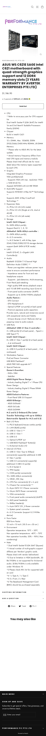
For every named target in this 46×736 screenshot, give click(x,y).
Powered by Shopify (23, 733)
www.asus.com (22, 116)
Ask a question (10, 598)
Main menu (8, 694)
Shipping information (14, 592)
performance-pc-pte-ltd (13, 61)
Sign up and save (12, 702)
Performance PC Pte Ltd (17, 728)
